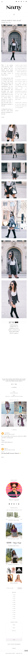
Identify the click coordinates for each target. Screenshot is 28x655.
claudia (7, 433)
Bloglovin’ (17, 453)
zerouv (20, 381)
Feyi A (6, 448)
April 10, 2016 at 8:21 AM (9, 434)
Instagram (12, 453)
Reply (2, 444)
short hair (8, 381)
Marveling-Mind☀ (5, 453)
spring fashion (14, 381)
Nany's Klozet (12, 653)
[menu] (2, 1)
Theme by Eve (19, 653)
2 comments (14, 387)
